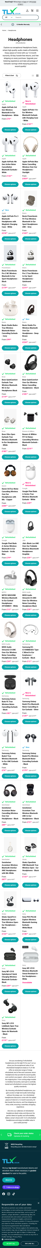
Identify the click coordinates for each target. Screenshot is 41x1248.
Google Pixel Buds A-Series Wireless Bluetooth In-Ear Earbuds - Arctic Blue (9, 548)
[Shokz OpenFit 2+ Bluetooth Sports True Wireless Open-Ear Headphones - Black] (10, 899)
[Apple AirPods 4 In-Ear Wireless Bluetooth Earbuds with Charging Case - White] (30, 90)
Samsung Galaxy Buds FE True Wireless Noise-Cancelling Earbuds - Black (10, 704)
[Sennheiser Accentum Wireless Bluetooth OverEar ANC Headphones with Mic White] (10, 845)
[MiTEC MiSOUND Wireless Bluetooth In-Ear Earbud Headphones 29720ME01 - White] (10, 578)
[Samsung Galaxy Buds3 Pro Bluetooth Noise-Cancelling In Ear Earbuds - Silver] (30, 681)
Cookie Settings (7, 1237)
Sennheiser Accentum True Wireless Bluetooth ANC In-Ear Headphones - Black (30, 813)
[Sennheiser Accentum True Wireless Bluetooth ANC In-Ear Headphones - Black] (30, 790)
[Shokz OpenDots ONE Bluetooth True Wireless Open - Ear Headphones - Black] (30, 845)
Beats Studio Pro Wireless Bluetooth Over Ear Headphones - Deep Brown (30, 330)
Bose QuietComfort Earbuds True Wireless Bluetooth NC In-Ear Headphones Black (9, 385)
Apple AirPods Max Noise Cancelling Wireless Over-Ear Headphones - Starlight (30, 167)
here (24, 2)
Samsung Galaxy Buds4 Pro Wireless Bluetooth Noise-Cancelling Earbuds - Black (30, 758)
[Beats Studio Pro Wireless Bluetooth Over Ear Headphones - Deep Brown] (30, 308)
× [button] (38, 1203)
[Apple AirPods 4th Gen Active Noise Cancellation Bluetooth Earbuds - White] (10, 144)
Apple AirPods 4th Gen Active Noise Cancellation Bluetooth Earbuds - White (10, 167)
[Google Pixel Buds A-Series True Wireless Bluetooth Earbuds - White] (30, 471)
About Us (8, 1180)
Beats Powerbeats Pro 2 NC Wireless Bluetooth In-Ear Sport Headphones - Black (10, 276)
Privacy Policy (17, 1237)
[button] (32, 10)
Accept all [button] (11, 1244)
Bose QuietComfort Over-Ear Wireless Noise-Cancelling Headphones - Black (30, 384)
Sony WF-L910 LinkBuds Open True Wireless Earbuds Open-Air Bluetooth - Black (10, 1028)
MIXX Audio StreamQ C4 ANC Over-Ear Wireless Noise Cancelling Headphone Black (29, 600)
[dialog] (20, 1224)
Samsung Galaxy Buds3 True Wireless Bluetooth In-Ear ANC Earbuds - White (10, 758)
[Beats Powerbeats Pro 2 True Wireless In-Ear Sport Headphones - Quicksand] (30, 253)
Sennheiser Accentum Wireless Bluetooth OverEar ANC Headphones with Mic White (10, 867)
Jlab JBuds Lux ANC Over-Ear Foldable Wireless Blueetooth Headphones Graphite (30, 548)
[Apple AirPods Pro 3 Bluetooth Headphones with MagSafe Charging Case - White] (10, 199)
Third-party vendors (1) (19, 1221)
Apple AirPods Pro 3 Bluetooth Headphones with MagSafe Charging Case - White (10, 221)
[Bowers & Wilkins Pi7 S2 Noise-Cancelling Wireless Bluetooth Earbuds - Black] (30, 417)
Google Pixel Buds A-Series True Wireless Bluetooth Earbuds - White (30, 495)
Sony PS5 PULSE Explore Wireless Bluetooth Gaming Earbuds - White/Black (29, 922)
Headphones (12, 30)
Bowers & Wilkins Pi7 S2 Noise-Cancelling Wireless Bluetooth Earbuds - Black (30, 439)
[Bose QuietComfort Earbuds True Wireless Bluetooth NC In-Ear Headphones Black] (10, 362)
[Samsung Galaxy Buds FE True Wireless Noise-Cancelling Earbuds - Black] (10, 681)
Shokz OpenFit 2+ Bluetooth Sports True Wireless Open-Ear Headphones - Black (10, 922)
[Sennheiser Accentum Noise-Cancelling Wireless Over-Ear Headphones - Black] (10, 790)
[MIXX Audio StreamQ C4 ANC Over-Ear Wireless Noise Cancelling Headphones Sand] (10, 629)
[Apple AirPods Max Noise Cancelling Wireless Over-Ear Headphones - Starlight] (30, 144)
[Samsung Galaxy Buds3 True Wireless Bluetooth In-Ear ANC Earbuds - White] (10, 736)
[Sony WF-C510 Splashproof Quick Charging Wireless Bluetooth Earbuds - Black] (10, 954)
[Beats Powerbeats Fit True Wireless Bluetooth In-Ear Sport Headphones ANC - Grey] (30, 199)
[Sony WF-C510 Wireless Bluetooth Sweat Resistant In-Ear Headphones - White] (30, 954)
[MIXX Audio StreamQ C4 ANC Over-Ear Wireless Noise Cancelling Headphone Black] (30, 578)
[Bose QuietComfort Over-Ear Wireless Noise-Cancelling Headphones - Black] (30, 362)
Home (4, 30)
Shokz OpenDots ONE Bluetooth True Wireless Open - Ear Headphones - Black (30, 866)
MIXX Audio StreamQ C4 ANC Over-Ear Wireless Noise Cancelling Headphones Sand (9, 652)
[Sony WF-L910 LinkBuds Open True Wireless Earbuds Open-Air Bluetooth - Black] (10, 1006)
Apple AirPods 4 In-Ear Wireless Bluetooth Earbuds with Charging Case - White (30, 115)
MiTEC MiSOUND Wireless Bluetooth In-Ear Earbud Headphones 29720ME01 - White (10, 600)
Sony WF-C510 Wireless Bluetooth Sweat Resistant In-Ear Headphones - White (30, 973)
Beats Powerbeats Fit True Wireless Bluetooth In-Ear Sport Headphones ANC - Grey (30, 221)
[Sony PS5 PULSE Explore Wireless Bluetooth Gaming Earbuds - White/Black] (30, 899)
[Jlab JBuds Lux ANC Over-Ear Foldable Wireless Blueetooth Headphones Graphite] (30, 526)
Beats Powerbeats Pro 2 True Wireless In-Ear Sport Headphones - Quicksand (30, 276)
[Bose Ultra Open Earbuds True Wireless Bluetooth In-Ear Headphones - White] (10, 417)
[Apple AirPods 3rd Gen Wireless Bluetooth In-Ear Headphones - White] (10, 90)
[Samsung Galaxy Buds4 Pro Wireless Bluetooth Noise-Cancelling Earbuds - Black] (30, 736)
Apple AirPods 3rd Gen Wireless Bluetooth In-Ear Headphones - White (10, 111)
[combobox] (20, 17)
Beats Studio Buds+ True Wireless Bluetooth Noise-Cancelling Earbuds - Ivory (10, 330)
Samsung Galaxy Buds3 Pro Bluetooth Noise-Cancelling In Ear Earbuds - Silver (30, 705)
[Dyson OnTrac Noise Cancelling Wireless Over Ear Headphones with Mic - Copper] (10, 471)
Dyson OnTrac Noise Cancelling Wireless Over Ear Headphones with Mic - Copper (10, 494)
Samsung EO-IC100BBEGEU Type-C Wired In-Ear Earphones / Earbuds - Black (30, 652)
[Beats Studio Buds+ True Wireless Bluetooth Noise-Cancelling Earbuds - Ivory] (10, 308)
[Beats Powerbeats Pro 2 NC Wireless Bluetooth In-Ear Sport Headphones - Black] (10, 253)
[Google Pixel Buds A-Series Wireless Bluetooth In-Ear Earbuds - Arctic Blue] (10, 526)
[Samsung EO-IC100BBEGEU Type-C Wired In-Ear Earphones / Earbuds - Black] (30, 629)
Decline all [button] (29, 1244)
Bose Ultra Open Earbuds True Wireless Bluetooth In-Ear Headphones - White (10, 439)
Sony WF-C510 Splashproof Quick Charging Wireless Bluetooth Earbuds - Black (10, 976)
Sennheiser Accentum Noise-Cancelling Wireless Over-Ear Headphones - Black (10, 813)
